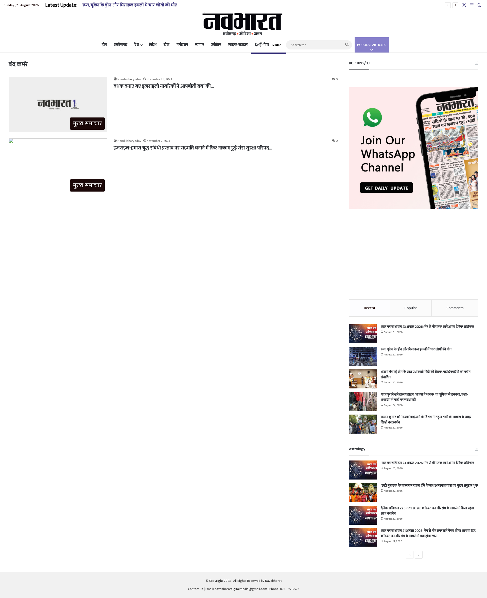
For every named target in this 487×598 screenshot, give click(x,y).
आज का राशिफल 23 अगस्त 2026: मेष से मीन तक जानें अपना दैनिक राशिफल (427, 327)
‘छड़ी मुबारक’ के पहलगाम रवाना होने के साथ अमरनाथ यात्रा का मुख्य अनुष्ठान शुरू (429, 485)
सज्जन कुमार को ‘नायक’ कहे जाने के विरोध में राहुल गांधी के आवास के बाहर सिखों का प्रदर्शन (426, 419)
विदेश (152, 45)
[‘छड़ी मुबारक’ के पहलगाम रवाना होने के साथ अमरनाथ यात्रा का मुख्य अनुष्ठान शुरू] (363, 492)
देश (136, 45)
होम (104, 45)
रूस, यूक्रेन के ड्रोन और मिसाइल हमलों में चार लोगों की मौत (129, 5)
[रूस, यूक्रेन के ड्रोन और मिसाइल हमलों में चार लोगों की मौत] (363, 356)
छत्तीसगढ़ (120, 45)
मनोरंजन (182, 45)
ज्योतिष (216, 45)
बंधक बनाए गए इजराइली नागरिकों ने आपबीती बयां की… (164, 86)
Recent (369, 308)
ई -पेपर (270, 45)
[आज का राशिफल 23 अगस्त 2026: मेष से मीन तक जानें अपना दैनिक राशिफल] (363, 333)
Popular (411, 308)
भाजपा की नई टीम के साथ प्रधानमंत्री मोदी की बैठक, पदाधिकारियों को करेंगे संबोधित (426, 374)
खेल (166, 45)
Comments (455, 308)
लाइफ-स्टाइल (238, 45)
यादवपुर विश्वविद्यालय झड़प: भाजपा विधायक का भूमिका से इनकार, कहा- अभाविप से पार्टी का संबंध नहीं (424, 397)
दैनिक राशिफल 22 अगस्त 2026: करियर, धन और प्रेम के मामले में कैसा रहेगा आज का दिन (427, 510)
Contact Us (195, 589)
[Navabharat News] (243, 24)
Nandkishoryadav (129, 79)
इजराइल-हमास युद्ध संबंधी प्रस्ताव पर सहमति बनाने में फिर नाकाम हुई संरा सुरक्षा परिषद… (193, 148)
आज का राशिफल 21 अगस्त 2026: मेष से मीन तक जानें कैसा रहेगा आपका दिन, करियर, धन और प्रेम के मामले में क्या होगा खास (428, 533)
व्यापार (199, 45)
